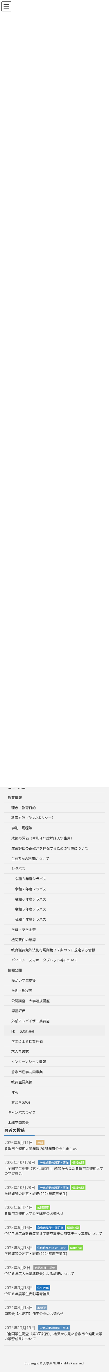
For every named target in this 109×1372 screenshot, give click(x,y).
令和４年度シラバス (30, 919)
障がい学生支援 (23, 980)
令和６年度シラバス (30, 898)
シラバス (18, 868)
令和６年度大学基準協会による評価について (39, 1273)
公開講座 (43, 1207)
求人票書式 (20, 1051)
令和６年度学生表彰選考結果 (27, 1293)
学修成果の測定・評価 (54, 1162)
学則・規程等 (21, 827)
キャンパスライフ (22, 1112)
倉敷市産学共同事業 (27, 1071)
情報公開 (15, 969)
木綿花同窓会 (18, 1122)
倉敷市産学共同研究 (50, 1227)
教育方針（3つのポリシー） (33, 817)
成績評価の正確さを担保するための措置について (49, 848)
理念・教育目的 (23, 807)
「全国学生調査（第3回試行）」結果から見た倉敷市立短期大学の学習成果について (53, 1336)
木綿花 (41, 1307)
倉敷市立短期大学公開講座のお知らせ (34, 1213)
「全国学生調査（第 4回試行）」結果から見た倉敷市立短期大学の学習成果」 (53, 1171)
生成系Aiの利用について (30, 858)
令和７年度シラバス (30, 888)
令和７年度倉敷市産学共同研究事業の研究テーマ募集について (53, 1233)
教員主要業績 (21, 1081)
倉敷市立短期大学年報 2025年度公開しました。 (42, 1148)
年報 (14, 1092)
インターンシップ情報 (28, 1061)
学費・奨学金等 (23, 929)
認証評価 (18, 1010)
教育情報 (15, 797)
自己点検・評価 (45, 1267)
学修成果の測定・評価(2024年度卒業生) (37, 1193)
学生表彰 (43, 1288)
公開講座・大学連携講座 (30, 1000)
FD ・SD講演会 (23, 1030)
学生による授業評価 (27, 1041)
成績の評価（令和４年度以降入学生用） (42, 837)
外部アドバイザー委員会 (30, 1020)
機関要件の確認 (23, 939)
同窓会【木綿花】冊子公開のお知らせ (34, 1313)
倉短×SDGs (20, 1101)
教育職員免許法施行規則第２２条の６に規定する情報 (53, 949)
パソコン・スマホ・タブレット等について (44, 959)
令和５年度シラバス (30, 908)
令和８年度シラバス (30, 878)
